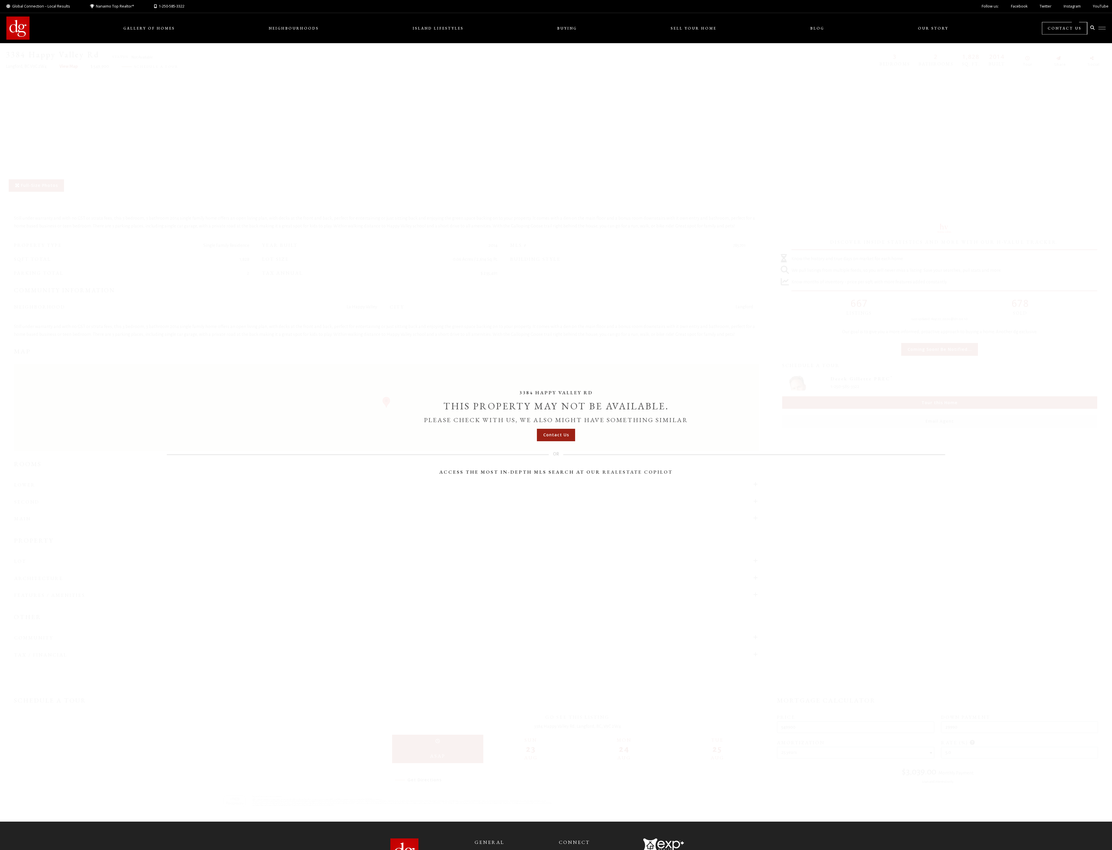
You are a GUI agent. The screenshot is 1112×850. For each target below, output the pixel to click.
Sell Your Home (693, 28)
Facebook (1019, 6)
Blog (817, 28)
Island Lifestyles (438, 28)
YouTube (1101, 6)
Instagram (1072, 6)
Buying (567, 28)
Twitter (1045, 6)
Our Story (933, 28)
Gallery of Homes (149, 28)
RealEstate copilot (637, 472)
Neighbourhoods (294, 28)
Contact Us (1065, 28)
